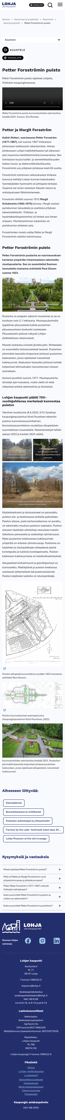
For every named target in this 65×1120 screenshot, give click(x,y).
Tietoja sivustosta (31, 1090)
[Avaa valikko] (60, 5)
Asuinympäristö (11, 23)
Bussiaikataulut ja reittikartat (23, 811)
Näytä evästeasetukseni (31, 1086)
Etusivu (6, 19)
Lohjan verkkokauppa (31, 1071)
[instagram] (42, 943)
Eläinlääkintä (14, 803)
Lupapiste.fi (31, 1075)
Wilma (31, 1067)
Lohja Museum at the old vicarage (26, 838)
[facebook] (28, 943)
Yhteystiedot (30, 1094)
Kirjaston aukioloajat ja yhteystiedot (28, 820)
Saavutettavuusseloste (31, 1079)
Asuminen (48, 19)
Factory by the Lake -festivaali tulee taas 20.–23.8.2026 (35, 829)
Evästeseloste (31, 1083)
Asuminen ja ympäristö (26, 19)
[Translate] (36, 5)
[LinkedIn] (57, 943)
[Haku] (50, 5)
